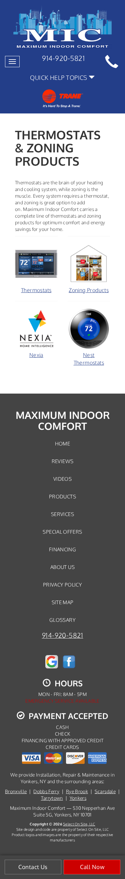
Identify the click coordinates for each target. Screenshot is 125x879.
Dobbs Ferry (46, 791)
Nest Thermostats (89, 359)
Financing (62, 549)
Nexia (36, 355)
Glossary (62, 620)
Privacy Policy (62, 585)
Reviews (63, 461)
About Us (62, 567)
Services (62, 514)
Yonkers (78, 798)
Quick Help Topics (59, 77)
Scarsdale (105, 791)
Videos (62, 479)
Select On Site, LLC (79, 823)
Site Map (63, 602)
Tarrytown (52, 798)
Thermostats (36, 290)
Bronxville (16, 791)
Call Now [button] (92, 866)
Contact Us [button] (33, 866)
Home (62, 443)
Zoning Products (89, 290)
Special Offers (62, 532)
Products (62, 496)
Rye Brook (77, 791)
